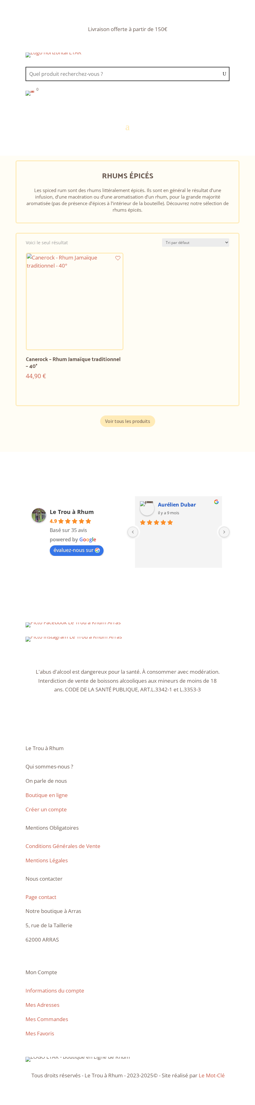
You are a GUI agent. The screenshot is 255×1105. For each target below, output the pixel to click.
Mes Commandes (47, 1019)
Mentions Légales (47, 860)
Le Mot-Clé (212, 1075)
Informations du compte (55, 990)
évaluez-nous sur (73, 550)
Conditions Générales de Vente (63, 846)
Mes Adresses (42, 1004)
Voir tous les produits (127, 421)
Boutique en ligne (47, 795)
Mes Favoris (40, 1033)
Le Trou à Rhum (72, 512)
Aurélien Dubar (177, 504)
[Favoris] (117, 258)
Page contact (41, 897)
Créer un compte (46, 809)
